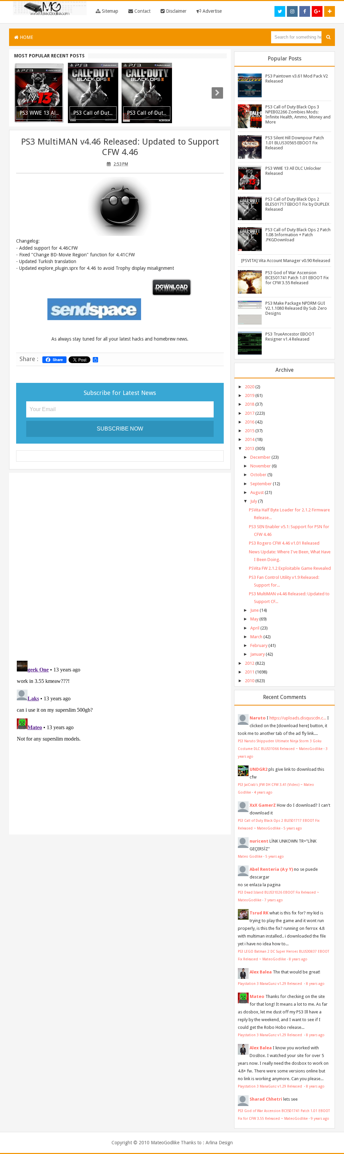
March (256, 636)
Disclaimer (175, 11)
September (261, 483)
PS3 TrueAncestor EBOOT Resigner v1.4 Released (289, 337)
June (254, 610)
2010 (249, 680)
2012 (249, 663)
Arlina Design (219, 1142)
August (257, 492)
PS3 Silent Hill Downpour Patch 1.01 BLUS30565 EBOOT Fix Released (294, 142)
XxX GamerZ (263, 805)
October (258, 474)
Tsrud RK (259, 912)
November (260, 465)
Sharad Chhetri (266, 1099)
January (257, 654)
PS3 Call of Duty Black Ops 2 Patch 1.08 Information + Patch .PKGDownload (298, 234)
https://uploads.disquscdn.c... (297, 717)
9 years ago (320, 1118)
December (260, 457)
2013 (249, 448)
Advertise (211, 11)
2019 (249, 395)
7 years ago (273, 900)
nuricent (259, 841)
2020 (249, 386)
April (254, 628)
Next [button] (217, 93)
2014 (249, 439)
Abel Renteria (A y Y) (271, 869)
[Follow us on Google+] (317, 11)
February (258, 645)
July (253, 501)
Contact (141, 11)
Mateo (257, 996)
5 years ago (293, 828)
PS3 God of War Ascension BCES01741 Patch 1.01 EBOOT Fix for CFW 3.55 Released (297, 277)
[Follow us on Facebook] (304, 11)
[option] (39, 93)
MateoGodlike (165, 1142)
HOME (25, 37)
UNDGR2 (258, 769)
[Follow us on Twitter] (279, 11)
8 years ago (298, 959)
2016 (249, 421)
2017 (249, 413)
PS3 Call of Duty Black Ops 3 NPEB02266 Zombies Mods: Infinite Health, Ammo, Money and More (298, 114)
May (254, 618)
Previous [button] (23, 93)
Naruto (258, 717)
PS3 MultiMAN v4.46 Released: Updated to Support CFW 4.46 (120, 147)
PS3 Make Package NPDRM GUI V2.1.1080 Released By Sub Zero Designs (296, 308)
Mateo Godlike (250, 856)
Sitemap (109, 11)
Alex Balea (261, 971)
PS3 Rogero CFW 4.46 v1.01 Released (284, 543)
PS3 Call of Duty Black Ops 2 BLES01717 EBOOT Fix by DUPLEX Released (297, 204)
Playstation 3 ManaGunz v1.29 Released (270, 984)
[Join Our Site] (329, 11)
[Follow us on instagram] (292, 11)
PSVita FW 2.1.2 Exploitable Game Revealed (290, 568)
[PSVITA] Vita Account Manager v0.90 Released (285, 260)
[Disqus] (120, 565)
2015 (249, 430)
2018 (249, 404)
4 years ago (263, 792)
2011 (249, 671)
